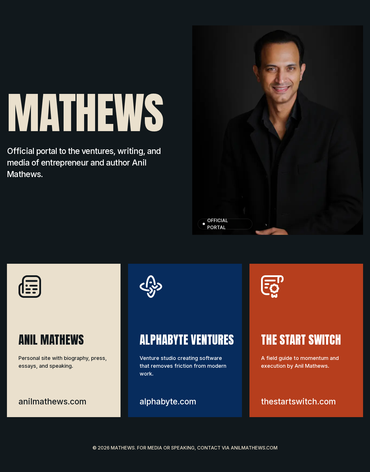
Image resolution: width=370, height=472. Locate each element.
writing (130, 151)
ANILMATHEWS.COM (254, 448)
